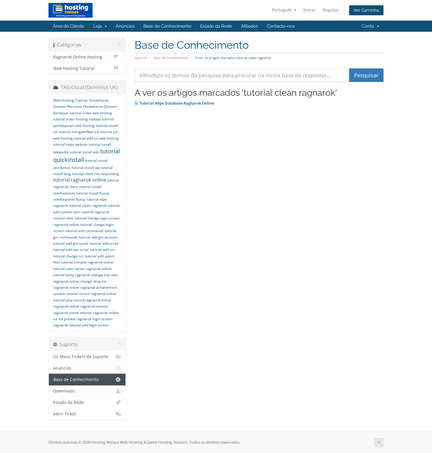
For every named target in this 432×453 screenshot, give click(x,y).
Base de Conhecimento (167, 26)
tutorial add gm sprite (70, 243)
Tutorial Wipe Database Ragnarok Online (176, 103)
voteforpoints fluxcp (69, 199)
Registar (331, 10)
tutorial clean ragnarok (88, 205)
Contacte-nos (280, 26)
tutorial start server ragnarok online (82, 268)
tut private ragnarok (75, 318)
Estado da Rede (216, 26)
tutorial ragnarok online (79, 180)
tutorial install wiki (84, 152)
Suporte (141, 58)
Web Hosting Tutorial (70, 100)
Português (282, 10)
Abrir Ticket (64, 414)
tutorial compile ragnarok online (87, 262)
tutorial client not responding (95, 173)
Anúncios (125, 26)
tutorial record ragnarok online (91, 293)
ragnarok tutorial (94, 306)
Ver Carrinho (366, 10)
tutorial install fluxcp (92, 193)
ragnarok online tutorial (72, 312)
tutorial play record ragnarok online (82, 300)
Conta (369, 26)
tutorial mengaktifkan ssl (79, 131)
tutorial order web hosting (91, 112)
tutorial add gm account (98, 237)
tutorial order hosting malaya (77, 119)
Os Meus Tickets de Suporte (80, 356)
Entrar (309, 10)
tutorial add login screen (89, 325)
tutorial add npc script (71, 249)
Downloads (64, 391)
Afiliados (249, 26)
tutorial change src (68, 256)
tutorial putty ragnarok (71, 274)
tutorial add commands (84, 230)
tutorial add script (104, 243)
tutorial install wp (86, 167)
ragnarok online (66, 306)
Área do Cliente (68, 26)
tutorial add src (102, 249)
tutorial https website (70, 144)
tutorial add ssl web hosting (96, 138)
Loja (98, 26)
